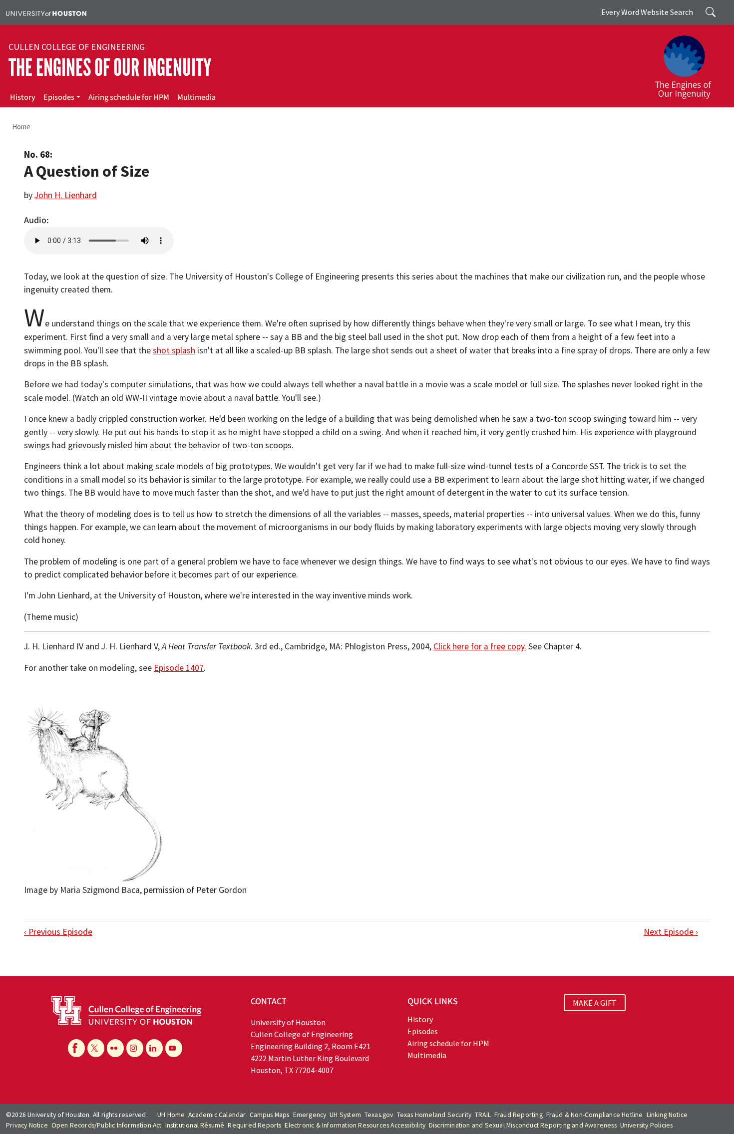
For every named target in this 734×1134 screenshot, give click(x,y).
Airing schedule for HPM (128, 97)
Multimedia (196, 97)
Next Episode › (671, 931)
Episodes (58, 97)
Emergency (310, 1115)
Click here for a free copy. (479, 646)
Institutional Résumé (195, 1125)
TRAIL (483, 1115)
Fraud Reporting (518, 1115)
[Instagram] (134, 1048)
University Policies (646, 1125)
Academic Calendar (217, 1115)
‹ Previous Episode (58, 931)
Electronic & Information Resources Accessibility (355, 1125)
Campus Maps (270, 1115)
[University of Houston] (46, 12)
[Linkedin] (154, 1048)
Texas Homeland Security (434, 1115)
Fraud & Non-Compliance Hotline (594, 1115)
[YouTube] (173, 1048)
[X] (95, 1048)
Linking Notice (667, 1115)
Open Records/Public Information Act (106, 1125)
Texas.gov (379, 1115)
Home (21, 126)
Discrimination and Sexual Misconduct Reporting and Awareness (523, 1125)
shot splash (174, 350)
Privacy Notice (27, 1125)
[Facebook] (76, 1048)
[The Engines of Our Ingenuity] (689, 62)
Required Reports (254, 1125)
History (22, 97)
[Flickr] (115, 1048)
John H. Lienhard (65, 195)
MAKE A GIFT (595, 1003)
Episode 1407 (179, 667)
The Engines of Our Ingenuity (109, 67)
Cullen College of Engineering (76, 46)
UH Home (171, 1115)
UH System (345, 1115)
